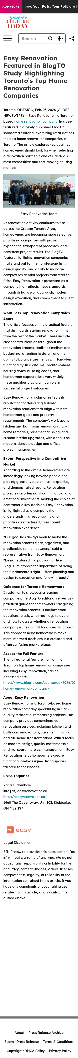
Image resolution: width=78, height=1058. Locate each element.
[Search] (50, 38)
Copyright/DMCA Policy (26, 1051)
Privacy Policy (60, 1051)
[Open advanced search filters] (60, 38)
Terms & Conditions (58, 1042)
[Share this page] (72, 38)
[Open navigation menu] (7, 38)
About (19, 1033)
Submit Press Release (22, 1042)
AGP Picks (10, 6)
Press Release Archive (46, 1033)
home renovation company (35, 121)
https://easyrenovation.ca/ (25, 797)
